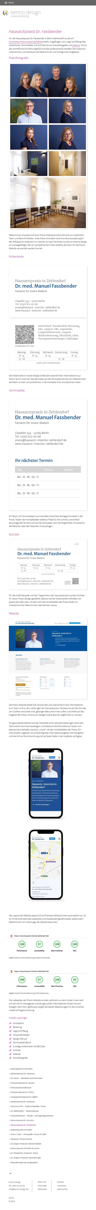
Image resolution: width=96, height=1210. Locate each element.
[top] (10, 1174)
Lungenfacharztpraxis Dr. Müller (24, 1097)
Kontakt (60, 1182)
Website (76, 45)
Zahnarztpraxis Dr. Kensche (22, 1120)
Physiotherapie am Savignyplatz (24, 1162)
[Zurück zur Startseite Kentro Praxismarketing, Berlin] (21, 14)
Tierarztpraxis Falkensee (21, 1087)
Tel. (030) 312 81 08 (17, 1186)
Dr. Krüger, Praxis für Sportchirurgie (26, 1158)
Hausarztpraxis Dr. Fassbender (23, 1125)
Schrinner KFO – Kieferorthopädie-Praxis (28, 1106)
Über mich (42, 1182)
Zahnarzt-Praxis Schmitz (21, 1139)
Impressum (61, 1185)
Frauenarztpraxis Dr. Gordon (22, 1083)
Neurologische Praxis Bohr (22, 1069)
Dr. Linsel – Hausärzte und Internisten (27, 1078)
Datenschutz (62, 1189)
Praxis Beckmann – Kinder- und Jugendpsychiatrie (32, 1116)
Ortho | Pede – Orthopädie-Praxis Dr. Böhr (29, 1134)
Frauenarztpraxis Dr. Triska (22, 1092)
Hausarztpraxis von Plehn (21, 1130)
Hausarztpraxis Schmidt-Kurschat (25, 1148)
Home (11, 1198)
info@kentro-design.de (18, 1189)
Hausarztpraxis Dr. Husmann (23, 1101)
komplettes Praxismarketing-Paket (25, 41)
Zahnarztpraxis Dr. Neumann (23, 1073)
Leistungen (42, 1185)
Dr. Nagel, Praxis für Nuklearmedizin (26, 1144)
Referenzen (42, 1189)
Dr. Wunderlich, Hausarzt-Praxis (24, 1153)
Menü (11, 3)
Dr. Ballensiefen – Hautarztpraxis (25, 1111)
